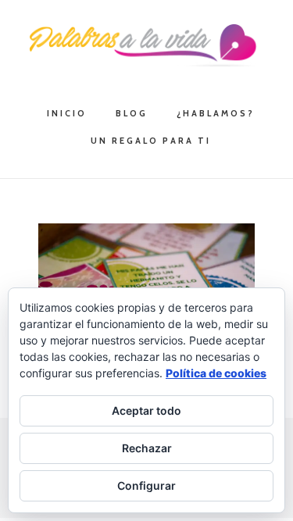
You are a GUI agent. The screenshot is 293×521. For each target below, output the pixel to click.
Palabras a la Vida (147, 45)
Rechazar (147, 448)
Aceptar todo (146, 410)
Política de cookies (216, 373)
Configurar (146, 485)
